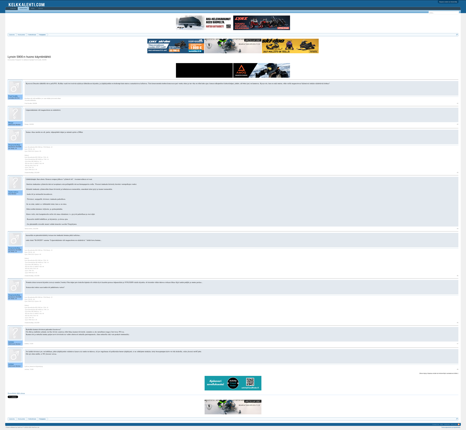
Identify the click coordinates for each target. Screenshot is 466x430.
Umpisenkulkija (14, 145)
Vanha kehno (13, 192)
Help (441, 424)
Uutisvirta (13, 8)
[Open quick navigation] (457, 34)
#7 (457, 343)
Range (10, 123)
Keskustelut (23, 8)
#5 (457, 275)
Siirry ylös (454, 424)
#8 (457, 369)
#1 (457, 103)
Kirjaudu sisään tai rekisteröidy (448, 2)
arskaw (11, 364)
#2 (457, 124)
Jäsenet (40, 8)
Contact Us (435, 424)
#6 (457, 322)
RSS (459, 424)
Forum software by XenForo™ (22, 427)
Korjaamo (18, 60)
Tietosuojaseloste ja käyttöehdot (450, 427)
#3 (457, 172)
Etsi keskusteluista (12, 11)
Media (32, 8)
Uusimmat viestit (26, 11)
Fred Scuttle (37, 60)
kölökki (11, 342)
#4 (457, 228)
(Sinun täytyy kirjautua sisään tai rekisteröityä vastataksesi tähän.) (438, 373)
